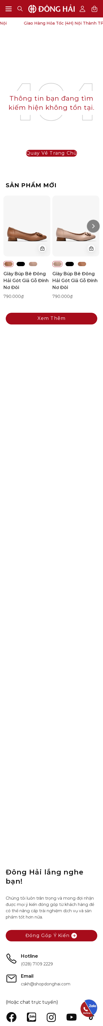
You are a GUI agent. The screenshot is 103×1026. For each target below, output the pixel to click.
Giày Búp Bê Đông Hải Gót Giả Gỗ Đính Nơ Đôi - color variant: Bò (8, 264)
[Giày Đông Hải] (51, 8)
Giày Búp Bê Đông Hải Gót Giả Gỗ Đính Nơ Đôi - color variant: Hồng (33, 264)
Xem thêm (51, 318)
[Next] (93, 226)
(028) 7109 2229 (37, 964)
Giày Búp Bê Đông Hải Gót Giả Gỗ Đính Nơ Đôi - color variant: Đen (21, 264)
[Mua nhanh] (42, 248)
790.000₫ (13, 296)
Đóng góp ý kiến (47, 935)
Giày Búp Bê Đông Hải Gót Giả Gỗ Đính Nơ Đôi (26, 280)
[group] (51, 248)
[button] (20, 8)
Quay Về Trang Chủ (51, 153)
